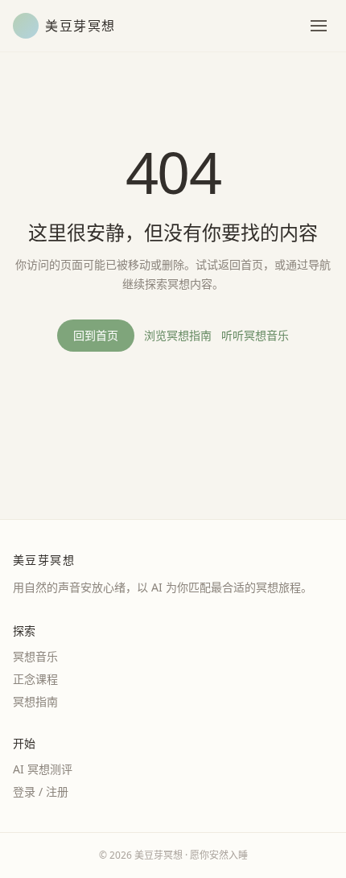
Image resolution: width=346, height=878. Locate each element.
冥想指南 (35, 701)
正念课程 (35, 678)
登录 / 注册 (40, 791)
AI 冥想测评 (42, 769)
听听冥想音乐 (255, 335)
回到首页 (95, 335)
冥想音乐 (35, 656)
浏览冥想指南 (178, 335)
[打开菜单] (318, 26)
